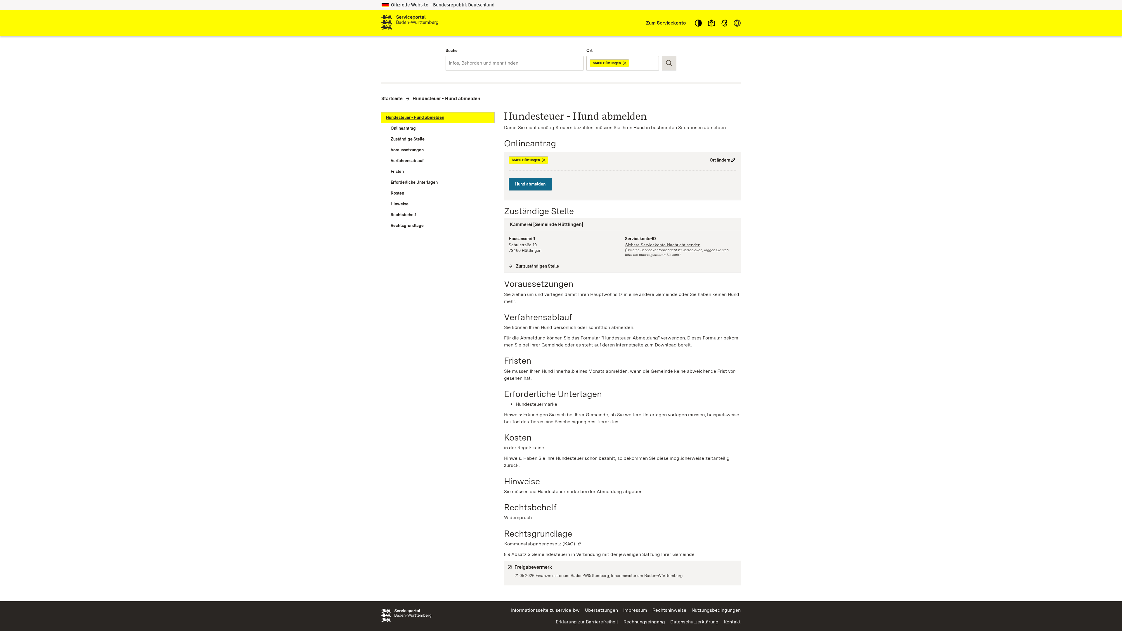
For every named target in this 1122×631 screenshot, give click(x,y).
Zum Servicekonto (666, 23)
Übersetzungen (601, 610)
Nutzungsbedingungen (716, 610)
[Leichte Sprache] (711, 23)
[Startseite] (409, 23)
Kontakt (732, 622)
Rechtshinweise (669, 610)
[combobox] (514, 63)
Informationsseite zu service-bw (545, 610)
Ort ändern (720, 160)
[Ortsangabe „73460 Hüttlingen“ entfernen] (625, 63)
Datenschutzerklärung (694, 622)
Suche (452, 50)
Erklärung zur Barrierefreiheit (587, 622)
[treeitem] (438, 117)
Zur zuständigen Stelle (537, 266)
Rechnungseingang (644, 622)
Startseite (392, 98)
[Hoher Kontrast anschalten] (698, 23)
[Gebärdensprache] (724, 23)
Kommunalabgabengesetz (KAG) (543, 544)
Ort (589, 50)
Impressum (635, 610)
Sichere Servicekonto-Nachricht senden (662, 244)
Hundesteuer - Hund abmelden (446, 98)
